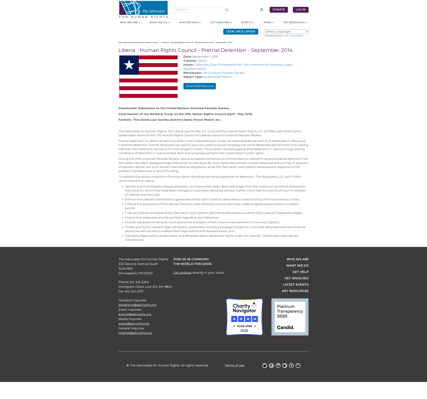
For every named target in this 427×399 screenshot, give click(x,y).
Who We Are (129, 22)
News (267, 22)
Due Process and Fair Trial (229, 64)
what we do (297, 265)
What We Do (158, 22)
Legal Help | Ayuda (240, 31)
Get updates (182, 273)
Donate (279, 9)
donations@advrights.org (137, 305)
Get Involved (220, 22)
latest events (296, 284)
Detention (201, 64)
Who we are (298, 259)
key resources (295, 291)
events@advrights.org (134, 314)
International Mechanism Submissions (138, 42)
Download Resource (199, 86)
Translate (296, 35)
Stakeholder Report (217, 76)
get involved (297, 278)
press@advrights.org (133, 324)
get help (301, 272)
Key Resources (293, 22)
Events (247, 22)
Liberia (202, 60)
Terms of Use (234, 365)
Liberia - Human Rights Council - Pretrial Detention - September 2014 (197, 42)
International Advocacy (266, 64)
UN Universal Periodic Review (223, 72)
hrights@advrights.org (135, 333)
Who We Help (188, 22)
